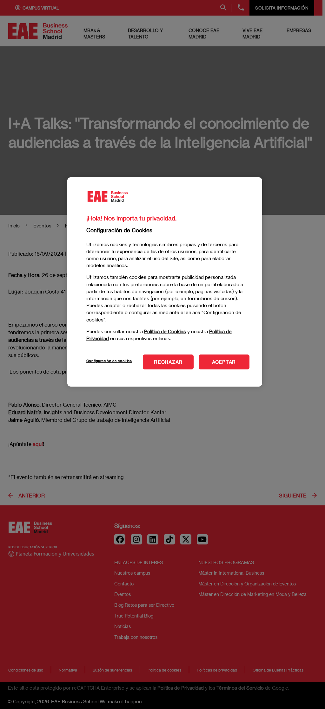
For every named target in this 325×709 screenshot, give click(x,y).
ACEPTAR (224, 362)
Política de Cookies (165, 331)
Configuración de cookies (109, 361)
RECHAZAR (168, 362)
